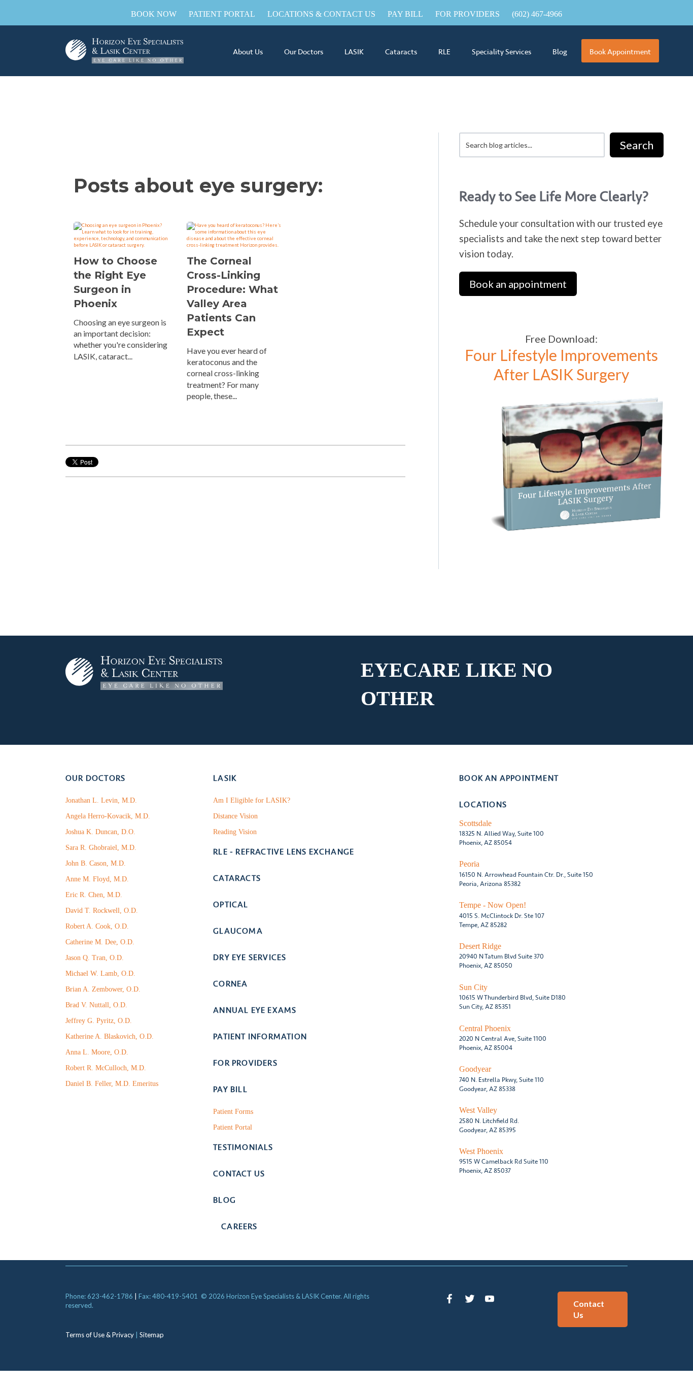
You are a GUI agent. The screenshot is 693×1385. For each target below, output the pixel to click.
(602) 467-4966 (537, 14)
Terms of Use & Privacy (99, 1335)
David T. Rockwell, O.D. (101, 910)
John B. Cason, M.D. (95, 863)
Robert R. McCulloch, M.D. (105, 1068)
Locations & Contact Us (321, 14)
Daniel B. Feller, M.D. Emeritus (111, 1083)
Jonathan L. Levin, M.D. (101, 800)
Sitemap (152, 1335)
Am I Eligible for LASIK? (251, 800)
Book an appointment (518, 284)
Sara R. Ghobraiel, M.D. (100, 847)
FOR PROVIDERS (467, 14)
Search (636, 145)
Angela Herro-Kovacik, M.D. (107, 816)
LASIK (354, 51)
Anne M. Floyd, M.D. (97, 879)
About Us (248, 51)
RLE (444, 51)
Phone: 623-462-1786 (99, 1296)
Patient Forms (233, 1111)
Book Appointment (620, 51)
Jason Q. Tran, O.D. (94, 958)
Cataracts (401, 51)
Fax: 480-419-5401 (168, 1296)
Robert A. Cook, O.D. (97, 926)
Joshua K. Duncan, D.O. (100, 832)
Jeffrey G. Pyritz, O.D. (98, 1021)
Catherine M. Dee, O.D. (99, 942)
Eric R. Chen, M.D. (93, 895)
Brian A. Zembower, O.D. (103, 989)
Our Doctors (303, 51)
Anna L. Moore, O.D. (96, 1052)
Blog (559, 51)
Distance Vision (235, 816)
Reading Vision (235, 832)
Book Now (154, 14)
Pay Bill (405, 14)
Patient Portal (222, 14)
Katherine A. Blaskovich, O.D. (109, 1036)
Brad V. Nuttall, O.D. (96, 1005)
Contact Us (588, 1309)
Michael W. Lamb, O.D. (100, 973)
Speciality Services (501, 51)
